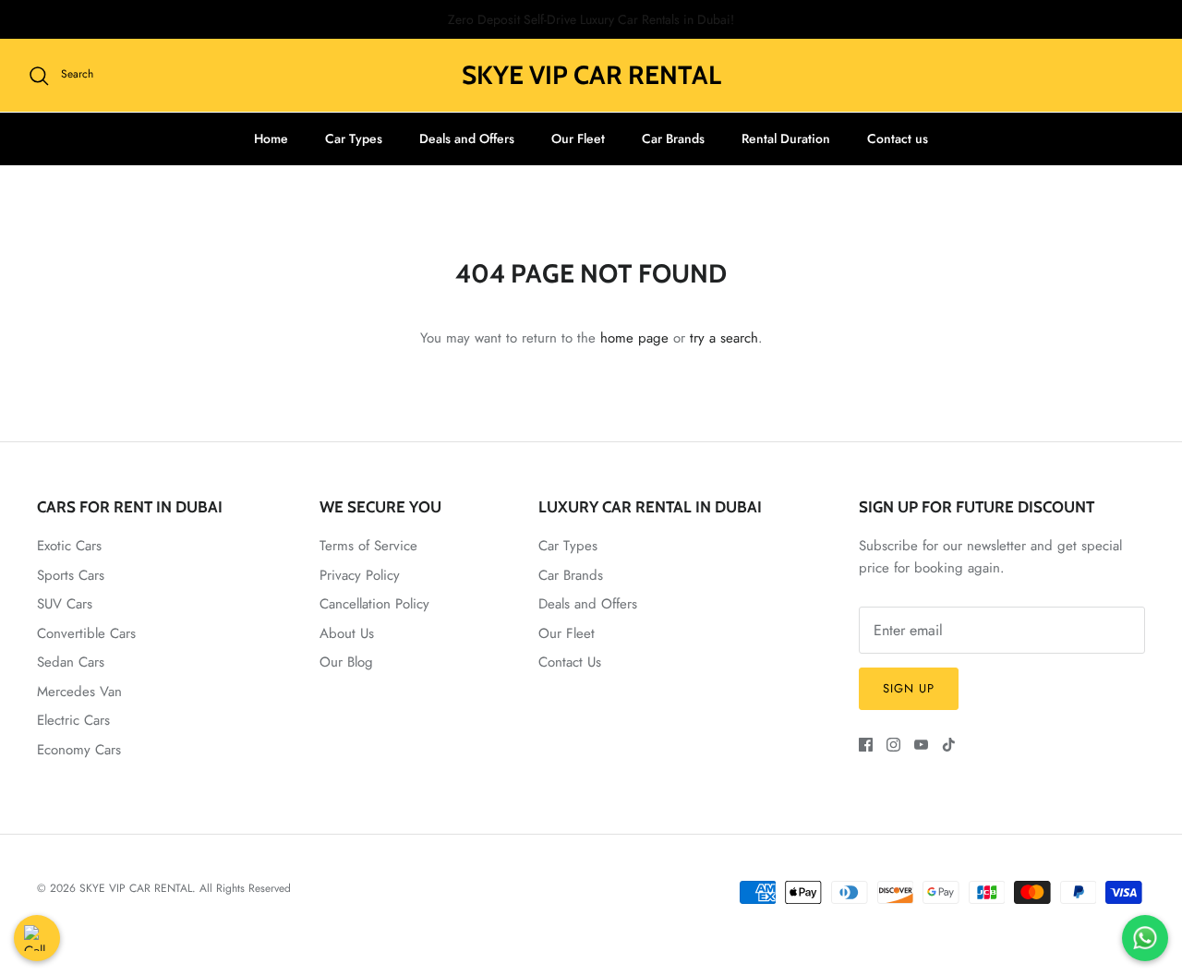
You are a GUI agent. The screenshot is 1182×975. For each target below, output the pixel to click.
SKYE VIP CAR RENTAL (135, 888)
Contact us (897, 138)
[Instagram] (893, 745)
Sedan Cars (70, 662)
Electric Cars (73, 720)
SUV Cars (64, 604)
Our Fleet (578, 138)
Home (271, 138)
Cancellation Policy (374, 604)
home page (634, 338)
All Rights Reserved (245, 888)
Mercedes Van (79, 691)
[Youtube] (921, 745)
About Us (347, 633)
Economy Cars (79, 750)
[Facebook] (866, 745)
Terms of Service (368, 546)
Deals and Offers (466, 138)
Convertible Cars (86, 633)
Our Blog (346, 662)
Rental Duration (786, 138)
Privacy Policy (360, 575)
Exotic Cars (69, 546)
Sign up (909, 688)
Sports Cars (70, 575)
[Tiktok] (949, 745)
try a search (724, 338)
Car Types (353, 138)
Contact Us (569, 662)
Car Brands (673, 138)
